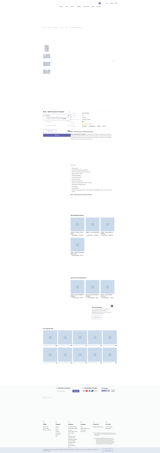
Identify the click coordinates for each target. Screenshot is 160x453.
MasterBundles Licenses (85, 428)
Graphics (61, 6)
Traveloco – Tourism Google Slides (77, 233)
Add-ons (72, 6)
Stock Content (86, 6)
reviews (113, 391)
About (82, 426)
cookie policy (48, 450)
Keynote (99, 126)
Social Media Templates (72, 439)
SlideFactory (75, 235)
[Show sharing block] (69, 111)
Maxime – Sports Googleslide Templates (77, 295)
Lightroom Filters (71, 437)
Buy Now (57, 135)
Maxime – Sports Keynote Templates (106, 295)
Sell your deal (45, 426)
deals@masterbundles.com (98, 426)
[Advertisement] (80, 17)
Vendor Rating (46, 428)
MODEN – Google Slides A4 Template (107, 233)
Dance (104, 126)
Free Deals (99, 6)
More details (64, 118)
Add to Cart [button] (50, 131)
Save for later (97, 317)
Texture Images (71, 433)
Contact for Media (109, 426)
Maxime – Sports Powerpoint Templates (92, 295)
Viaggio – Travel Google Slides (92, 232)
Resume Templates (71, 440)
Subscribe (76, 391)
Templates (79, 6)
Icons (69, 434)
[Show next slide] (113, 61)
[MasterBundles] (47, 3)
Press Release (108, 428)
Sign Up (111, 3)
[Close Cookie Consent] (116, 450)
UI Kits (69, 447)
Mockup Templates (71, 445)
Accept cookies (107, 450)
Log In (107, 3)
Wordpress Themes (71, 442)
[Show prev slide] (51, 61)
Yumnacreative (85, 113)
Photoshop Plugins (71, 436)
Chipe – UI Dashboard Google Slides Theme (77, 253)
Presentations (92, 126)
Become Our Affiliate (47, 429)
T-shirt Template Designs (72, 428)
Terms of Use (83, 431)
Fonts (67, 6)
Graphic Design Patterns (72, 431)
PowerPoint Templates (72, 426)
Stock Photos (70, 444)
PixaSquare (104, 235)
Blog (93, 6)
